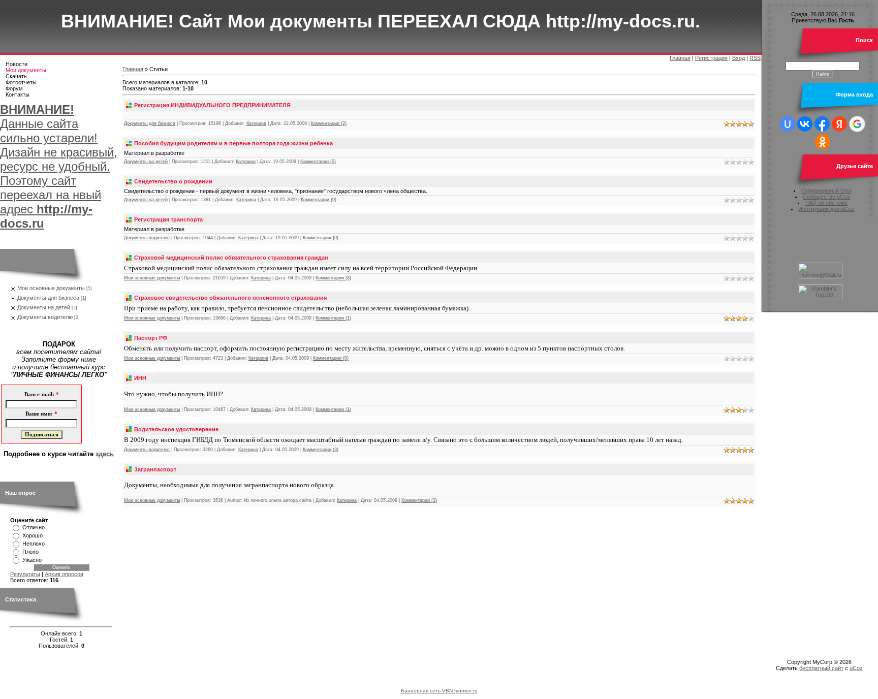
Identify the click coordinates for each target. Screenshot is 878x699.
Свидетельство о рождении (173, 181)
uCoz (856, 668)
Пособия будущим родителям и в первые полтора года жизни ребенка (233, 143)
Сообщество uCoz (826, 197)
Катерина (256, 123)
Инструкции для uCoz (826, 209)
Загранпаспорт (155, 469)
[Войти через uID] (787, 124)
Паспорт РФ (150, 338)
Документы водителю (45, 317)
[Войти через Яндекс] (839, 124)
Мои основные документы (51, 288)
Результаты (25, 574)
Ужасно (32, 560)
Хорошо (32, 535)
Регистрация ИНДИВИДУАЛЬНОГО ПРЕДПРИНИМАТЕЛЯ (212, 105)
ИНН (140, 378)
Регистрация (711, 58)
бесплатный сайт (821, 668)
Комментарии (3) (333, 277)
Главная (680, 58)
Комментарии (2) (329, 123)
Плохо (30, 552)
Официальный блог (826, 190)
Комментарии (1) (333, 318)
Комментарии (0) (318, 161)
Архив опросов (64, 574)
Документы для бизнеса (48, 298)
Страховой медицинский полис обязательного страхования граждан (231, 258)
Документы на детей (43, 307)
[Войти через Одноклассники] (822, 141)
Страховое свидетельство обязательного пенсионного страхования (230, 298)
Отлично (33, 527)
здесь (105, 454)
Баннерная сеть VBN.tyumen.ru (439, 690)
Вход (738, 58)
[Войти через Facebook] (822, 124)
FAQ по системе (826, 203)
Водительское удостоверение (176, 429)
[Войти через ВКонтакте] (804, 124)
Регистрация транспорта (168, 219)
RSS (755, 58)
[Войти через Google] (857, 124)
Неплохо (33, 544)
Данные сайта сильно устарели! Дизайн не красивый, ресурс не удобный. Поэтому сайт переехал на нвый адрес (58, 166)
